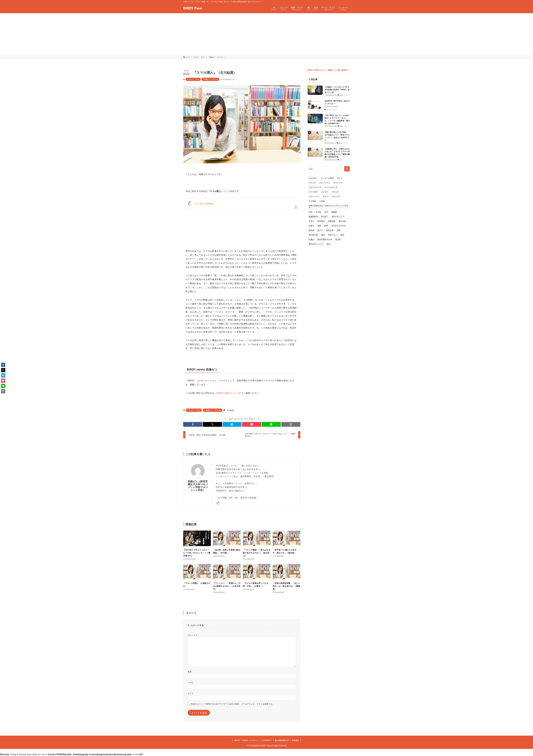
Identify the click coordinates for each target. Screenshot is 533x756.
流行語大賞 (313, 234)
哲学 (326, 212)
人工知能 (312, 201)
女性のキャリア (338, 216)
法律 (338, 230)
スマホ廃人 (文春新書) (204, 203)
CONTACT (267, 740)
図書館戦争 (313, 216)
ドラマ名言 (313, 191)
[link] (218, 503)
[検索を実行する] (347, 168)
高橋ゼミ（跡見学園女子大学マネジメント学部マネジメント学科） (198, 485)
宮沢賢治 (321, 221)
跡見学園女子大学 (324, 239)
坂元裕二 (324, 216)
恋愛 (319, 225)
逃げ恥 (338, 239)
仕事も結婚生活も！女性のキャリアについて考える (328, 206)
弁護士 (311, 225)
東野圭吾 (329, 230)
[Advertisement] (266, 34)
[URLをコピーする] (290, 424)
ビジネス (324, 191)
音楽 (328, 244)
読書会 (311, 239)
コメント (192, 634)
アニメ (339, 178)
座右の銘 (342, 221)
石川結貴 (230, 410)
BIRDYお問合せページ (228, 393)
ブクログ (335, 191)
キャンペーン (324, 182)
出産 (310, 212)
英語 (342, 234)
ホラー (325, 196)
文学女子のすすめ (338, 225)
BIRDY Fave (192, 8)
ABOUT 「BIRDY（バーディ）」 (247, 740)
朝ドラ (320, 230)
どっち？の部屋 (327, 178)
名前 (190, 671)
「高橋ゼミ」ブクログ (210, 79)
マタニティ (336, 196)
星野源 (311, 230)
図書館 (334, 212)
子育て (311, 221)
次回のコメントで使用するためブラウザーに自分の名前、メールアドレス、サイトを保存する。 (232, 704)
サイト (190, 693)
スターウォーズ (315, 187)
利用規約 (295, 740)
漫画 (323, 234)
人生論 (322, 201)
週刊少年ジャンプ (316, 244)
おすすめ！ (313, 178)
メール (190, 682)
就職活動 (331, 221)
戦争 (326, 225)
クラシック (337, 182)
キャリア (312, 182)
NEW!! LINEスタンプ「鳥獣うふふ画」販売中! (328, 70)
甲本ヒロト (332, 234)
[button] (192, 424)
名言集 (318, 212)
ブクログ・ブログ (193, 79)
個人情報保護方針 (282, 740)
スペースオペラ (331, 187)
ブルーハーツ (314, 196)
